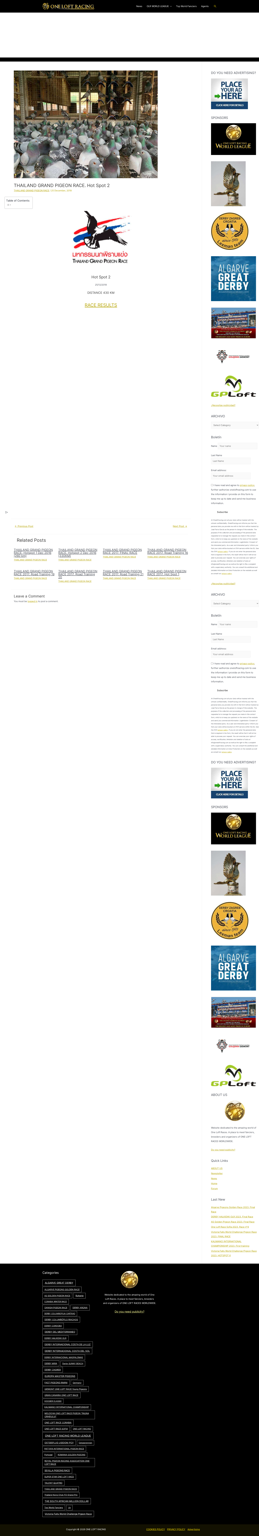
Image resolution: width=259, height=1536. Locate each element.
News (214, 1178)
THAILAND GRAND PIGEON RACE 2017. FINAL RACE (122, 551)
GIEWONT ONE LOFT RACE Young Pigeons (66, 1389)
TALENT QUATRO (53, 1483)
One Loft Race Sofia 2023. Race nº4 (230, 1226)
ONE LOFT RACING (82, 1429)
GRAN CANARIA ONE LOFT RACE (61, 1395)
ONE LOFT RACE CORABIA (58, 1422)
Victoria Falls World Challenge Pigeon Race (68, 1513)
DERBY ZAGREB (53, 1369)
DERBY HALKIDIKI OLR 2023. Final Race (232, 1216)
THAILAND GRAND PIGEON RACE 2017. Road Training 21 (123, 572)
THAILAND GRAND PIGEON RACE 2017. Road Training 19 (34, 572)
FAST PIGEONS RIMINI (56, 1382)
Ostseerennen (85, 1443)
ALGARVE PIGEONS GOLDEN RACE (62, 1289)
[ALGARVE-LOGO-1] (233, 278)
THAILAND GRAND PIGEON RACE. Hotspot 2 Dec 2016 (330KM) (77, 553)
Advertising (194, 1529)
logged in (32, 601)
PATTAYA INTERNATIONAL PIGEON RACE (64, 1449)
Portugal (48, 1454)
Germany (77, 1382)
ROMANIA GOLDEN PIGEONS (71, 1454)
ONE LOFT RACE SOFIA (56, 1428)
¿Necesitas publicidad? (223, 405)
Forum (214, 1188)
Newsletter (217, 1173)
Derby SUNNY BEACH (72, 1363)
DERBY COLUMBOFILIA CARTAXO (59, 1313)
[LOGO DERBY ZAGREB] (230, 231)
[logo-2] (233, 356)
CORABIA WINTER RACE (55, 1301)
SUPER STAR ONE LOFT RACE (59, 1477)
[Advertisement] (129, 35)
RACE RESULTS (101, 305)
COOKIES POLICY (155, 1529)
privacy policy (247, 485)
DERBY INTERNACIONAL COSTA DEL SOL (67, 1351)
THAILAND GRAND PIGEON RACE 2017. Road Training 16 (167, 551)
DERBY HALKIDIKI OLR (55, 1338)
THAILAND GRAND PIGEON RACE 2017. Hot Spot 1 (166, 572)
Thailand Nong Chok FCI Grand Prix (60, 1495)
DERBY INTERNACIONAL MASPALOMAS (63, 1357)
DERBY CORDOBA (53, 1326)
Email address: (218, 470)
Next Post (180, 526)
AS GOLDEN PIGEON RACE (57, 1295)
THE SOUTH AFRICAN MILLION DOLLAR (67, 1501)
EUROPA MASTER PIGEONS (60, 1376)
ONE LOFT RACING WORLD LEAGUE (68, 1435)
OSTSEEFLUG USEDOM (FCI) (59, 1442)
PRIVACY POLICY (176, 1529)
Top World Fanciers (53, 1507)
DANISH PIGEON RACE (56, 1307)
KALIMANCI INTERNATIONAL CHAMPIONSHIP (66, 1407)
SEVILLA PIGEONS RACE (57, 1470)
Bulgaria (79, 1295)
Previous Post (24, 526)
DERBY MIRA (51, 1363)
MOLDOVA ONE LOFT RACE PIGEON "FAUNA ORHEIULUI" (67, 1415)
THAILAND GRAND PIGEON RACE (31, 190)
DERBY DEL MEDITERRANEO (60, 1331)
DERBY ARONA (80, 1307)
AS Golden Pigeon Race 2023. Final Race (233, 1221)
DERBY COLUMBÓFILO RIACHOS (61, 1319)
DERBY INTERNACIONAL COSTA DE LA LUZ (68, 1344)
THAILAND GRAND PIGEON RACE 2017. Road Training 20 (77, 574)
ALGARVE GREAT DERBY (59, 1282)
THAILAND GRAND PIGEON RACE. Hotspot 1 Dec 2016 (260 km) (33, 553)
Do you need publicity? (223, 1149)
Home (214, 1183)
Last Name (216, 455)
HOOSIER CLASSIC (53, 1401)
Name (214, 446)
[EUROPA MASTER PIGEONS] (233, 322)
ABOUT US (217, 1168)
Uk (69, 1507)
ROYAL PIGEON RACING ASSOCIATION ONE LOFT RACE (67, 1462)
